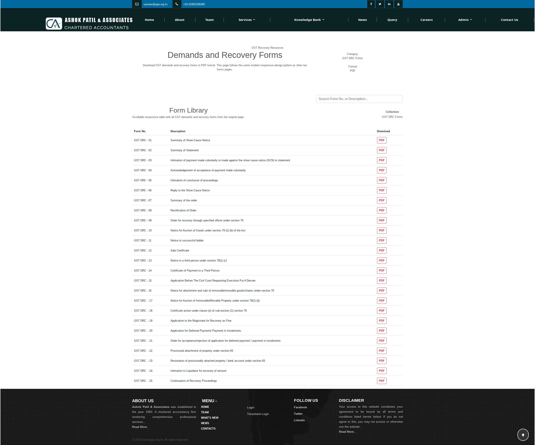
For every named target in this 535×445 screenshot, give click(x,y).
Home (149, 20)
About (180, 20)
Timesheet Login (258, 414)
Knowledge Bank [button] (308, 20)
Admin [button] (464, 20)
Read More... (140, 427)
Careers (426, 20)
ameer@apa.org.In (156, 4)
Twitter (298, 413)
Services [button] (245, 20)
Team (209, 20)
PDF (382, 140)
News (362, 20)
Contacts (208, 428)
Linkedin (299, 420)
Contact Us (509, 20)
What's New (209, 417)
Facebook (300, 407)
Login (250, 407)
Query (392, 20)
